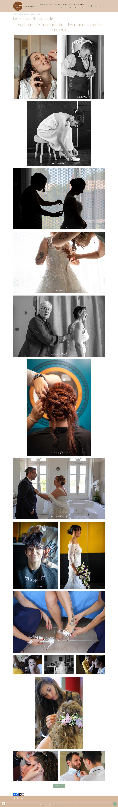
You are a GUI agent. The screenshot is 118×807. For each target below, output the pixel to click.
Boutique (57, 4)
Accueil (43, 4)
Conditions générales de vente (58, 805)
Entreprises (80, 4)
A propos (64, 8)
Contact (50, 4)
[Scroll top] (115, 804)
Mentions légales (44, 805)
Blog (71, 8)
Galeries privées (79, 8)
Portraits (72, 4)
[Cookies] (3, 803)
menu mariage (22, 14)
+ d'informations (59, 786)
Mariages (64, 4)
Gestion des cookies (72, 805)
